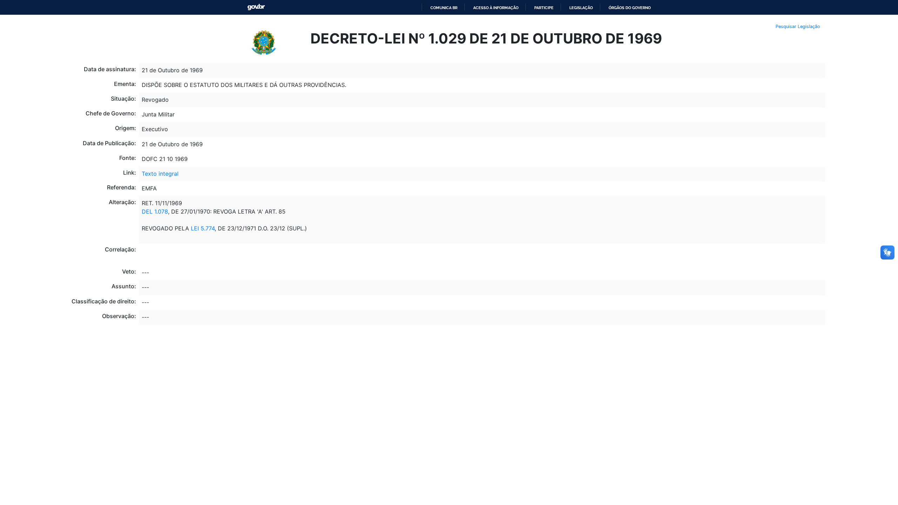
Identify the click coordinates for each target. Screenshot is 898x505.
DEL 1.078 (155, 211)
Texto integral (160, 173)
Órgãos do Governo (630, 7)
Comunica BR (443, 7)
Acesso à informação (495, 7)
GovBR (256, 7)
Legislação (581, 7)
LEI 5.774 (203, 228)
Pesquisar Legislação (798, 26)
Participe (544, 7)
